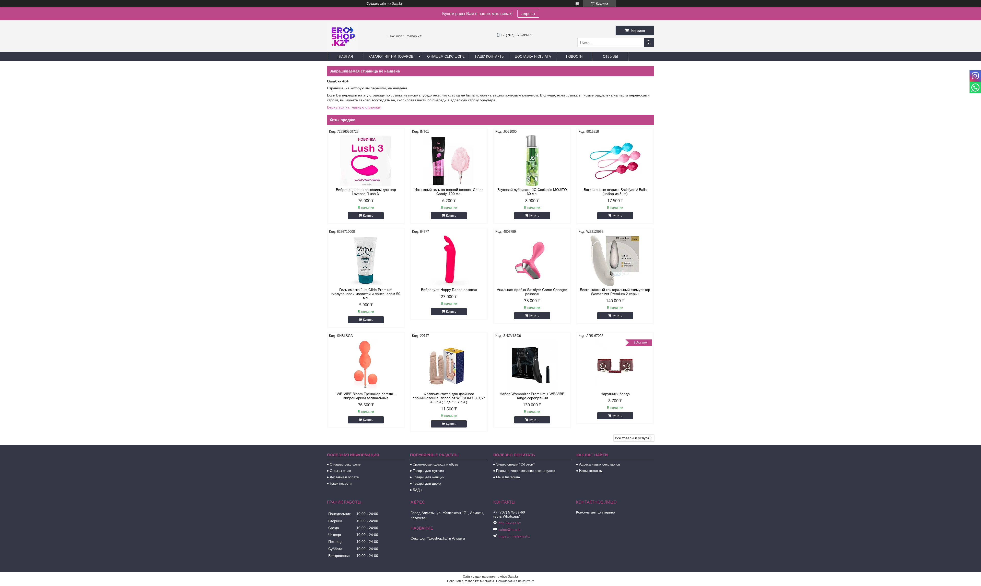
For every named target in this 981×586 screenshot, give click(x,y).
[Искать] (649, 42)
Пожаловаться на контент (515, 581)
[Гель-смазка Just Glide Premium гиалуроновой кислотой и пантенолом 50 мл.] (366, 260)
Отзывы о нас (340, 471)
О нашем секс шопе (446, 56)
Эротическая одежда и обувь (435, 464)
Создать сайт (376, 3)
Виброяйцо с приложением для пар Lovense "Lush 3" (366, 192)
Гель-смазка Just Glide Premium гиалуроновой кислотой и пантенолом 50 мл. (365, 294)
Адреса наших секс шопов (599, 464)
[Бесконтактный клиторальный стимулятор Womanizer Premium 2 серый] (615, 260)
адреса (528, 13)
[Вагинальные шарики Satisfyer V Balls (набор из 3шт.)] (615, 160)
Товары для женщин (428, 477)
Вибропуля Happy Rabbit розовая (449, 290)
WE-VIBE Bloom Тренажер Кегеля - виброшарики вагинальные (366, 396)
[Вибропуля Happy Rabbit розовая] (449, 260)
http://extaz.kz (509, 523)
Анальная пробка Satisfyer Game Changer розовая (532, 292)
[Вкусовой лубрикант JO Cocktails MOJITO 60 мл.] (532, 160)
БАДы (417, 490)
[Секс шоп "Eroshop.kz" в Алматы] (342, 50)
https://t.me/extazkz (514, 536)
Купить (368, 215)
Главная (345, 56)
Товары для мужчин (428, 471)
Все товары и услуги (632, 438)
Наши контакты (490, 56)
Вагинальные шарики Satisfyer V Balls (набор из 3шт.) (615, 192)
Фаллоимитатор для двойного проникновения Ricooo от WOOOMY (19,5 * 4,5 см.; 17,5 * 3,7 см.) (449, 398)
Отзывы (610, 56)
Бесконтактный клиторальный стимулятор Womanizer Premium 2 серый (615, 292)
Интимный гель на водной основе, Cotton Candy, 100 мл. (449, 192)
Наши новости (341, 483)
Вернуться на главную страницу (354, 107)
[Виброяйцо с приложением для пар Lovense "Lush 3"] (366, 160)
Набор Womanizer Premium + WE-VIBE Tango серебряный (532, 396)
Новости (574, 56)
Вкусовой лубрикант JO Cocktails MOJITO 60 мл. (532, 192)
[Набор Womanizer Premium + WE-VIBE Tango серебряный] (532, 364)
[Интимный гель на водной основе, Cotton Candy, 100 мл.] (449, 160)
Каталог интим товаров (390, 56)
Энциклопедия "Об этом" (515, 464)
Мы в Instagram (508, 477)
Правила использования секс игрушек (525, 471)
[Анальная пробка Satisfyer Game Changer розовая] (532, 260)
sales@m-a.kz (509, 530)
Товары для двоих (427, 483)
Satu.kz (513, 576)
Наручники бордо (615, 394)
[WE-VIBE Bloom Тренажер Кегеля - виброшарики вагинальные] (366, 364)
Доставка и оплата (533, 56)
